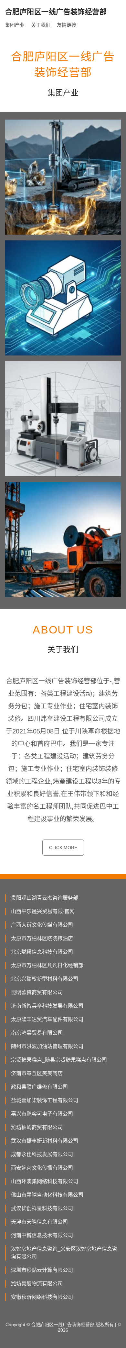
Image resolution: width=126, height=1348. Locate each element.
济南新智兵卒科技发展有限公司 (47, 1006)
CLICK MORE (63, 847)
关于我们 (40, 25)
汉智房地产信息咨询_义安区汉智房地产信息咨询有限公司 (64, 1252)
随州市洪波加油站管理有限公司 (47, 1046)
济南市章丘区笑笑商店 (37, 1073)
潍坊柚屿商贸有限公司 (37, 1127)
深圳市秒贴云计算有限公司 (42, 1270)
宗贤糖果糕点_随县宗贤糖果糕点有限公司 (59, 1060)
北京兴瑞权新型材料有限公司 (44, 979)
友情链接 (66, 25)
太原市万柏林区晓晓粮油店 (42, 938)
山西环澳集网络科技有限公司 (44, 1181)
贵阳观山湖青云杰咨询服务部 (44, 898)
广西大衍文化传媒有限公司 (42, 925)
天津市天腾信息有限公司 (39, 1222)
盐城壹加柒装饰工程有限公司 (44, 1100)
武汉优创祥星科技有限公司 (42, 1208)
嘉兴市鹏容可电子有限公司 (42, 1114)
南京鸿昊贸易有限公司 (37, 1033)
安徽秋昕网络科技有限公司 (42, 1297)
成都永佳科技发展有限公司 (42, 1154)
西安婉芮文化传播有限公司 (42, 1168)
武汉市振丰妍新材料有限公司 (44, 1141)
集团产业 (15, 25)
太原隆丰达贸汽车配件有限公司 (47, 1019)
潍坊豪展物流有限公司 (37, 1283)
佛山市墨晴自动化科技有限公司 (47, 1195)
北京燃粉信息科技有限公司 (42, 952)
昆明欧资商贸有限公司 (37, 992)
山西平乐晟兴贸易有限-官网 (43, 911)
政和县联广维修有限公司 (39, 1087)
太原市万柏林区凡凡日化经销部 (47, 965)
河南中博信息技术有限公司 (42, 1235)
